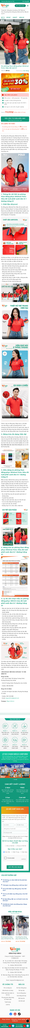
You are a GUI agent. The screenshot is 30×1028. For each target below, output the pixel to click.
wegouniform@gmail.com (12, 698)
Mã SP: (3, 70)
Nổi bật (8, 17)
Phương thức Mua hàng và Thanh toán (8, 998)
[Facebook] (10, 1014)
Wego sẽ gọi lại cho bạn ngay (15, 119)
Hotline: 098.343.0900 (16, 965)
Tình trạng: (19, 70)
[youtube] (15, 1014)
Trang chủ (3, 10)
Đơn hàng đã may (21, 995)
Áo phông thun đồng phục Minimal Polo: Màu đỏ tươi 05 (22, 938)
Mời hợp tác (21, 998)
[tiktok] (19, 1014)
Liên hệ (8, 1004)
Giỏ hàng (25, 1)
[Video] (15, 770)
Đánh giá (21, 17)
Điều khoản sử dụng (7, 990)
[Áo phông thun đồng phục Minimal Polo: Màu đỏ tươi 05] (22, 925)
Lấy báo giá (21, 1001)
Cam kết (15, 17)
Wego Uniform (10, 701)
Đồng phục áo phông (12, 10)
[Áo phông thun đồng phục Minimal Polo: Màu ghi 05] (7, 925)
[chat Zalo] (12, 1025)
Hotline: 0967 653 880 (16, 972)
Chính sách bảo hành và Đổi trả (7, 994)
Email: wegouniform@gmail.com (15, 980)
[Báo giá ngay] (15, 82)
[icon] (9, 1026)
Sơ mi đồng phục (21, 993)
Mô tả (3, 17)
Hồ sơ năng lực (8, 988)
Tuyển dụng (8, 1002)
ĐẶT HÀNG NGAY (20, 5)
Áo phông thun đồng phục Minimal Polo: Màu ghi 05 (7, 938)
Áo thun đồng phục (22, 988)
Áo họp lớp (21, 990)
